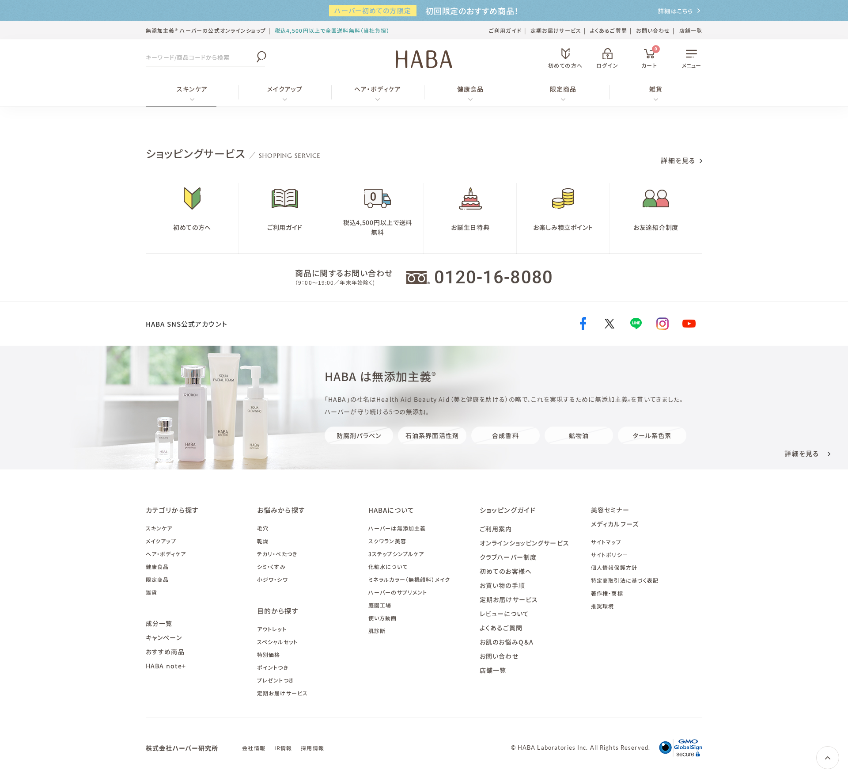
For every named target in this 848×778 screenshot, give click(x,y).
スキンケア (192, 88)
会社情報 (253, 747)
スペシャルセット (277, 641)
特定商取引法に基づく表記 (625, 580)
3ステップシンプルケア (396, 553)
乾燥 (263, 541)
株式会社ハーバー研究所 (182, 748)
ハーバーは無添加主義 (397, 528)
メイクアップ (285, 88)
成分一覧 (159, 623)
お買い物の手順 (502, 585)
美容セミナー (610, 509)
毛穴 (263, 528)
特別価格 (268, 654)
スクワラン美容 (387, 541)
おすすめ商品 (165, 651)
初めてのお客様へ (506, 571)
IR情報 (283, 747)
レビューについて (504, 613)
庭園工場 (379, 605)
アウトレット (272, 629)
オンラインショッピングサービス (524, 542)
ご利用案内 (496, 528)
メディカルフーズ (615, 523)
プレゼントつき (275, 680)
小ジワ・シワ (272, 579)
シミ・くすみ (271, 566)
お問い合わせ (653, 30)
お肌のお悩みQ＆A (507, 641)
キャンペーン (164, 637)
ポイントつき (272, 667)
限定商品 (563, 88)
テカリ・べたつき (277, 553)
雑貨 (655, 88)
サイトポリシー (609, 554)
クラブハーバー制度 (508, 557)
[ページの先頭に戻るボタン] (827, 757)
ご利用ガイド (505, 30)
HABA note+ (166, 665)
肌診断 (377, 630)
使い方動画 (382, 618)
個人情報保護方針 (614, 567)
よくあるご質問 (608, 30)
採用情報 (312, 747)
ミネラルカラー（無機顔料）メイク (409, 579)
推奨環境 (602, 606)
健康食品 (470, 88)
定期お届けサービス (555, 30)
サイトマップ (606, 541)
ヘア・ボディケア (377, 88)
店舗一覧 (690, 30)
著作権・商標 (607, 593)
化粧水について (388, 566)
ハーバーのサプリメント (397, 592)
